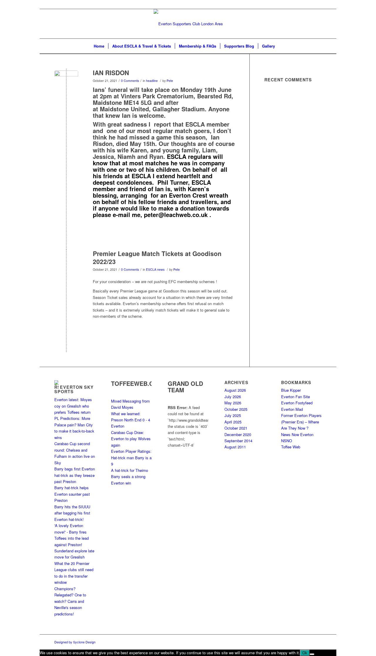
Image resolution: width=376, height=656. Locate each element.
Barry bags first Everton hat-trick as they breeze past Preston (74, 475)
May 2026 (232, 403)
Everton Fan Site (295, 396)
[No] (312, 654)
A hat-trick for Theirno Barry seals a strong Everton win (129, 476)
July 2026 (232, 396)
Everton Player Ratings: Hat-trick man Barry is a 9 (131, 457)
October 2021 (235, 428)
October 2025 (235, 409)
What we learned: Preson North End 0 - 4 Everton (130, 420)
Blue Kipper (291, 390)
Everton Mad (292, 409)
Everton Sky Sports (74, 389)
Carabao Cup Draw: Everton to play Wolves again (131, 439)
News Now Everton (297, 434)
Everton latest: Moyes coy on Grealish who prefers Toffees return (73, 406)
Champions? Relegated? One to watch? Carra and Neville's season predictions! (70, 601)
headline (152, 80)
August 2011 (235, 447)
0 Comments (130, 80)
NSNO (286, 440)
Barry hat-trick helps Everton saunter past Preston (72, 494)
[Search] (282, 46)
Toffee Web (290, 447)
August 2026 (235, 390)
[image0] (66, 82)
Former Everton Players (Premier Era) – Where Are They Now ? (301, 422)
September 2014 (238, 440)
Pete (170, 80)
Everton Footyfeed (297, 403)
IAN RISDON (111, 72)
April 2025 (232, 422)
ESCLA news (155, 269)
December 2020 (237, 434)
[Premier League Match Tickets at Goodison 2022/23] (66, 263)
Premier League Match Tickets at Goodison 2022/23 (157, 257)
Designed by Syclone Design (74, 642)
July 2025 (232, 415)
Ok (304, 653)
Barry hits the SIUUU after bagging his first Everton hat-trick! (72, 513)
